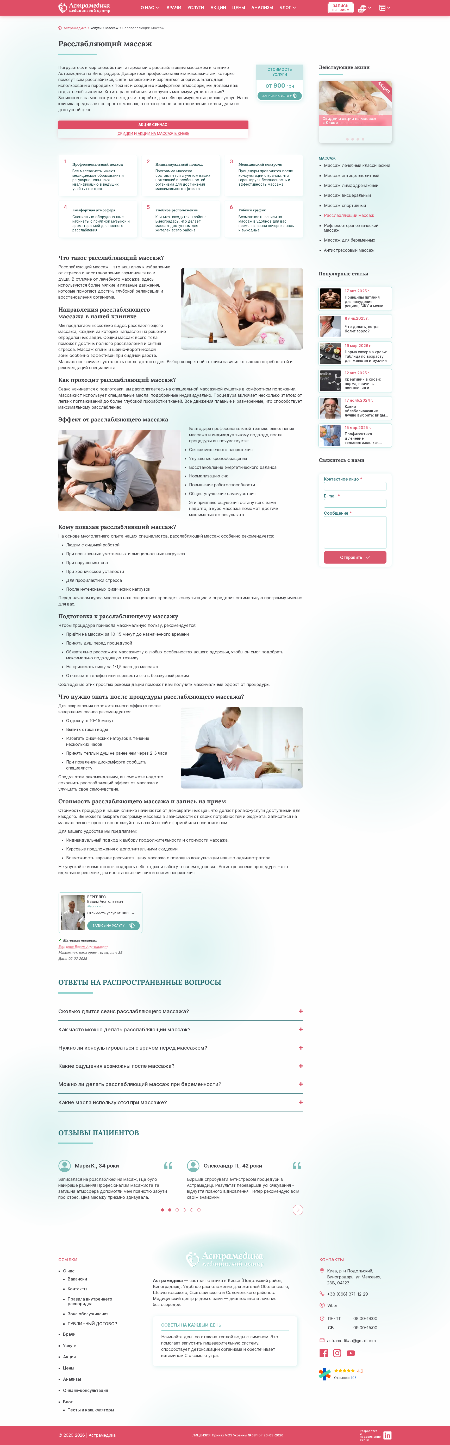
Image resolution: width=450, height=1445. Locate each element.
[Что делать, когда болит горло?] (355, 326)
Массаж (111, 28)
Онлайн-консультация (85, 1390)
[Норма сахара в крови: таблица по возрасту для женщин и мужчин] (355, 353)
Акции (218, 7)
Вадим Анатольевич (105, 899)
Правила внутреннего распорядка (90, 1301)
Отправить (351, 557)
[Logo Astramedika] (84, 8)
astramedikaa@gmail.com (351, 1340)
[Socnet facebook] (324, 1353)
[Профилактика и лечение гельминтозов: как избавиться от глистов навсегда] (355, 435)
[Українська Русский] (366, 8)
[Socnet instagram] (337, 1353)
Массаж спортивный (345, 205)
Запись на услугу (108, 925)
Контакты (77, 1288)
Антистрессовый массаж (349, 250)
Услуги (196, 7)
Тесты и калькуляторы (91, 1409)
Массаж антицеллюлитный (351, 175)
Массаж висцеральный (347, 195)
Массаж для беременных (349, 240)
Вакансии (77, 1279)
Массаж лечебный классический (357, 165)
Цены (238, 7)
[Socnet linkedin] (387, 1435)
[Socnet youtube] (351, 1353)
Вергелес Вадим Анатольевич (82, 947)
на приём (340, 8)
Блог (285, 7)
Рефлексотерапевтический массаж (351, 228)
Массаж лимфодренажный (351, 185)
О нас (147, 7)
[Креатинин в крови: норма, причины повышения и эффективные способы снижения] (355, 381)
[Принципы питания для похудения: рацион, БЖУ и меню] (355, 299)
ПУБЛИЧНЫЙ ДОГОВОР (92, 1323)
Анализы (262, 7)
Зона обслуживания (88, 1313)
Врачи (174, 7)
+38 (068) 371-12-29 (347, 1294)
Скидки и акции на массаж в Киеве (153, 134)
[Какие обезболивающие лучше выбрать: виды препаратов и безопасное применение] (355, 408)
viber (332, 1305)
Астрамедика (75, 28)
